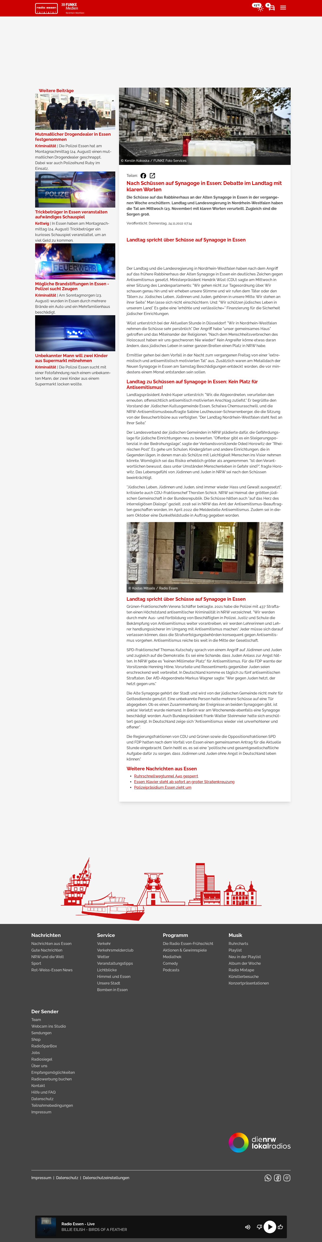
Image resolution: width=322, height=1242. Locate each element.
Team (36, 1019)
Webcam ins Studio (48, 1026)
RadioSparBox (44, 1046)
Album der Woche (245, 963)
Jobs (35, 1052)
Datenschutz (42, 1099)
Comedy (170, 963)
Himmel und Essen (113, 976)
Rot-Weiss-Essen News (52, 970)
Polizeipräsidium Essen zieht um (162, 787)
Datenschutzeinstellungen (106, 1178)
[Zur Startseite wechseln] (46, 8)
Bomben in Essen (112, 990)
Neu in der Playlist (245, 957)
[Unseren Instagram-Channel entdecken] (287, 1178)
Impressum (41, 1112)
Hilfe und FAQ (43, 1092)
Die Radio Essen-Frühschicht (188, 943)
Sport (36, 963)
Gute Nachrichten (46, 950)
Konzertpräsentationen (249, 983)
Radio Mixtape (241, 970)
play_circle (269, 1226)
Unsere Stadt (108, 983)
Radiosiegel (41, 1059)
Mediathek (172, 957)
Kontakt (38, 1085)
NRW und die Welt (47, 957)
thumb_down (259, 1227)
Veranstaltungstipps (115, 963)
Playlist (235, 950)
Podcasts (171, 970)
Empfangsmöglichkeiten (53, 1072)
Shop (36, 1039)
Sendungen (41, 1033)
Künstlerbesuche (244, 976)
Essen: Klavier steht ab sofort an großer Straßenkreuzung (184, 782)
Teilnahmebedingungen (52, 1105)
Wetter (103, 957)
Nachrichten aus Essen (51, 943)
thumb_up (280, 1227)
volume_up (247, 1227)
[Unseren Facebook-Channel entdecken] (277, 1178)
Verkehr (104, 943)
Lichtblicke (107, 970)
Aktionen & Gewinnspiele (185, 950)
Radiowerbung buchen (51, 1079)
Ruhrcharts (238, 943)
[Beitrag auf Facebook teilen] (143, 176)
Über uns (39, 1066)
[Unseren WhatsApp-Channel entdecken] (268, 1178)
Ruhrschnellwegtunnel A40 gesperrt (166, 776)
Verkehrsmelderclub (115, 950)
